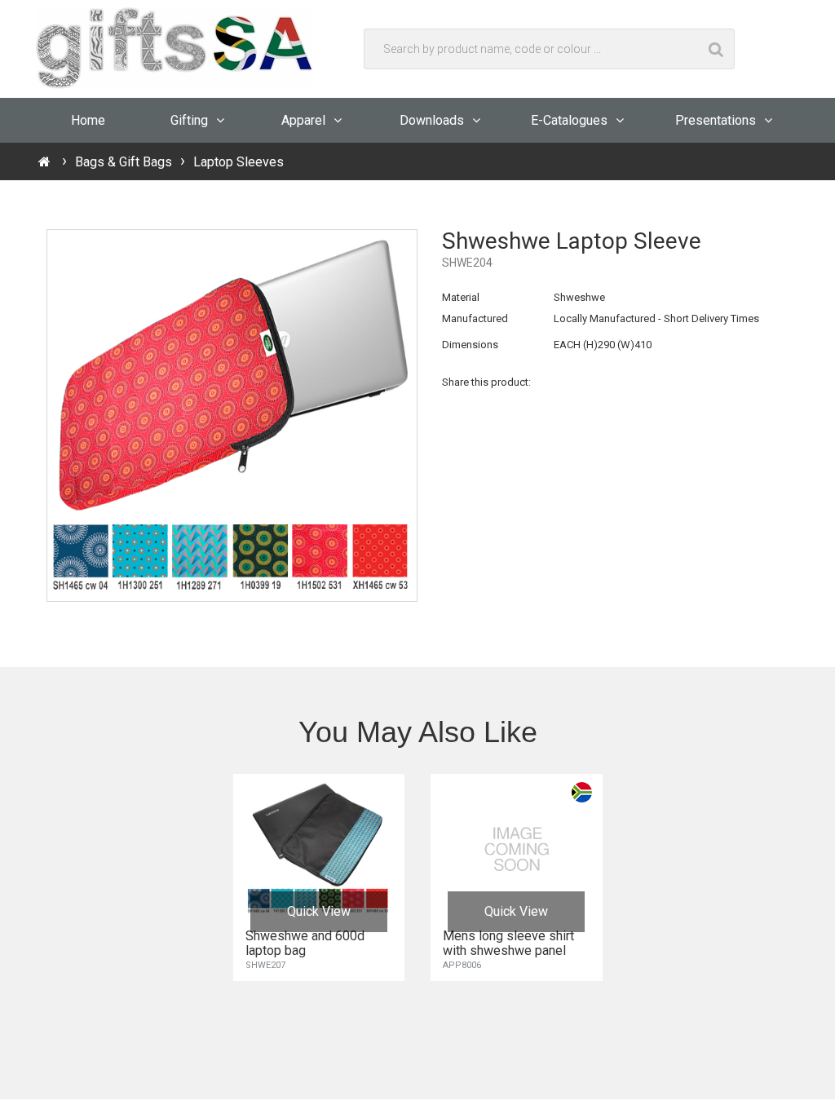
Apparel (303, 120)
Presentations (715, 120)
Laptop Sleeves (238, 162)
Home (88, 120)
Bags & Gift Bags (123, 162)
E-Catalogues (569, 120)
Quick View (319, 911)
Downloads (432, 120)
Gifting (189, 120)
